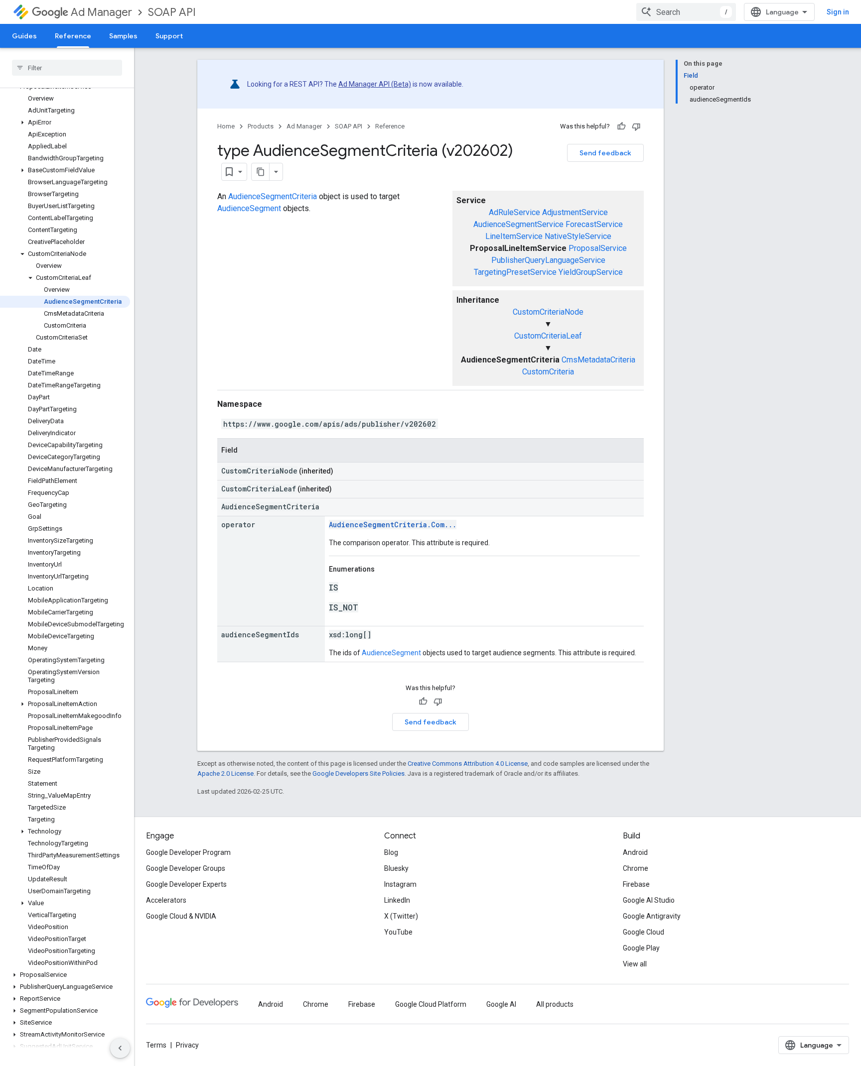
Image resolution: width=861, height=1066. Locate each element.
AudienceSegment (249, 208)
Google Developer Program (188, 852)
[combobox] (686, 12)
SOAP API (172, 12)
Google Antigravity (652, 916)
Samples (123, 35)
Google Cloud (643, 932)
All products (555, 1004)
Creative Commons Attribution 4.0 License (468, 763)
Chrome (635, 868)
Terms (156, 1045)
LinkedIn (397, 900)
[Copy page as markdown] (261, 171)
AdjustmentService (575, 212)
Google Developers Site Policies (358, 773)
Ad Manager (101, 12)
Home (226, 126)
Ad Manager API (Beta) (374, 84)
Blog (391, 852)
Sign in (838, 12)
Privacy (187, 1045)
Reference (73, 35)
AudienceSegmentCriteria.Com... (392, 524)
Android (635, 852)
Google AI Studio (649, 900)
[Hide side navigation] (120, 1048)
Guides (24, 35)
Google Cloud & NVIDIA (181, 916)
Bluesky (396, 868)
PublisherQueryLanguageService (548, 260)
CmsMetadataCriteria (598, 359)
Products (261, 126)
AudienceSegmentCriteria (272, 196)
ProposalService (598, 248)
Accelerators (166, 900)
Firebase (636, 884)
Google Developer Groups (185, 868)
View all (635, 964)
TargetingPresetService (515, 272)
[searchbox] (67, 68)
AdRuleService (514, 212)
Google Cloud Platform (430, 1004)
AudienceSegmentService (518, 224)
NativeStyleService (578, 236)
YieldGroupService (591, 272)
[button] (65, 122)
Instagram (400, 884)
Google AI (501, 1004)
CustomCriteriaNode (548, 312)
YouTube (398, 932)
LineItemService (514, 236)
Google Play (641, 948)
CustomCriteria (548, 371)
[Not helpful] (636, 126)
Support (169, 35)
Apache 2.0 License (225, 773)
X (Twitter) (401, 916)
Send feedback (605, 152)
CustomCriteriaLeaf (548, 336)
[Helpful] (621, 126)
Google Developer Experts (186, 884)
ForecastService (594, 224)
